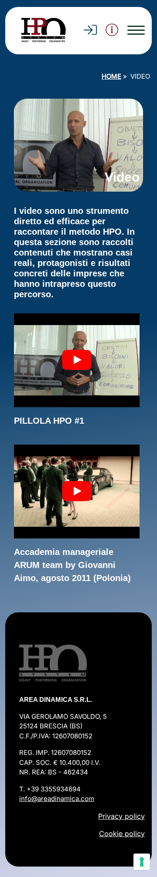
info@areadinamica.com (56, 798)
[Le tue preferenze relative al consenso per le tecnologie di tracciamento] (141, 862)
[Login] (90, 32)
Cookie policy (122, 833)
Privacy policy (121, 816)
